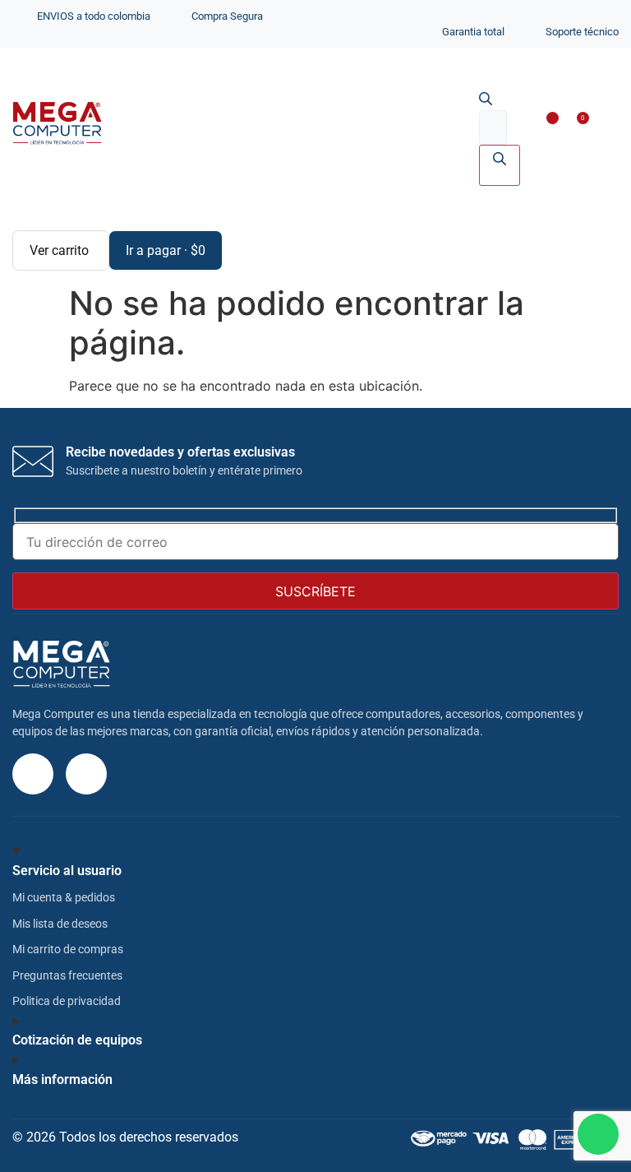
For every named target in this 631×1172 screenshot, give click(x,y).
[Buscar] (499, 165)
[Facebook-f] (86, 773)
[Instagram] (32, 773)
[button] (594, 125)
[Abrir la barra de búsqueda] (485, 100)
